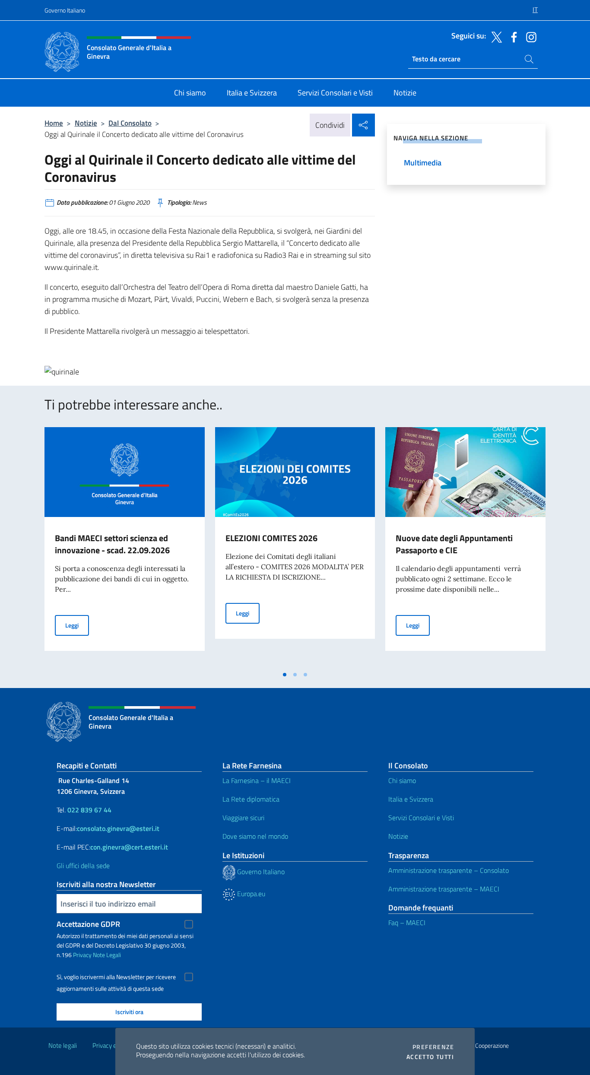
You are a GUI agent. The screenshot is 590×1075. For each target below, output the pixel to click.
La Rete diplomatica (250, 799)
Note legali (62, 1045)
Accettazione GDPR (88, 924)
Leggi (77, 625)
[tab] (284, 674)
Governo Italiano (64, 10)
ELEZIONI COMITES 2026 (271, 538)
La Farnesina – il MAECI (256, 780)
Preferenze (433, 1047)
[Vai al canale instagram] (529, 36)
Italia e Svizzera (410, 799)
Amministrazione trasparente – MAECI (443, 889)
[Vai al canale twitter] (494, 36)
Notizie (86, 122)
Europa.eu (250, 893)
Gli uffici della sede (83, 865)
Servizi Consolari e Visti (421, 817)
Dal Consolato (130, 122)
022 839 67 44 (89, 810)
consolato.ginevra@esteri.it (118, 828)
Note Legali (107, 954)
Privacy (82, 954)
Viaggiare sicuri (243, 817)
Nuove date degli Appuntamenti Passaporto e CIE (454, 544)
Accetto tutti (430, 1057)
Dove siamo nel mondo (255, 836)
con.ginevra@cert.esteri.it (129, 847)
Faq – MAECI (406, 922)
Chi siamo (402, 780)
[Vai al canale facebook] (511, 36)
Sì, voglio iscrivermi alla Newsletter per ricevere (116, 977)
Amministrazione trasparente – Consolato (448, 870)
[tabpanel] (124, 546)
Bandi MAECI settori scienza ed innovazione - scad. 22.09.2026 (112, 544)
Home (53, 122)
